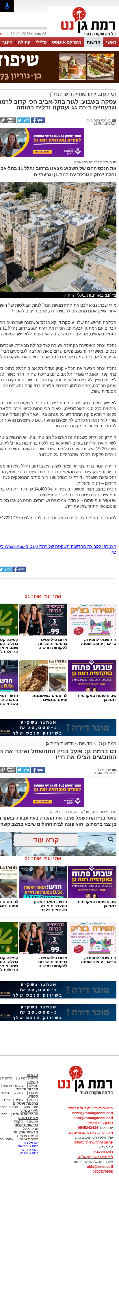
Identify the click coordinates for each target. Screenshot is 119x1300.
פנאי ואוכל (30, 1129)
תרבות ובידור (27, 1089)
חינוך (7, 42)
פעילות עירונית (12, 1085)
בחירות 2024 (28, 1139)
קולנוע (18, 1093)
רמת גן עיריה (29, 1153)
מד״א (84, 812)
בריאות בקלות (26, 1125)
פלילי (41, 42)
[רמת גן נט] (80, 1096)
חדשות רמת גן (60, 743)
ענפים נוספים (13, 1100)
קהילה (24, 42)
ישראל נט (30, 1143)
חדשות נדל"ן (62, 94)
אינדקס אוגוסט (66, 42)
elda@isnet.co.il (100, 1167)
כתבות (18, 1121)
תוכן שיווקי (30, 1107)
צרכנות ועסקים (25, 1103)
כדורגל (33, 1100)
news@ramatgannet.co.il (92, 1113)
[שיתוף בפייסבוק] (37, 122)
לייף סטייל (29, 1110)
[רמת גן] (83, 37)
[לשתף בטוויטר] (23, 122)
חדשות (94, 42)
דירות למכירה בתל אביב (91, 162)
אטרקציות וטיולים (25, 1114)
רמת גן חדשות (27, 1146)
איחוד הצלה (99, 812)
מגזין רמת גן (28, 1118)
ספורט (32, 1096)
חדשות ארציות (26, 1132)
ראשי (111, 42)
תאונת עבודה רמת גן (64, 812)
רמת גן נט (106, 94)
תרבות (33, 1093)
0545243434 (88, 1128)
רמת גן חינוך (29, 1150)
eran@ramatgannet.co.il (93, 1118)
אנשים (33, 1121)
